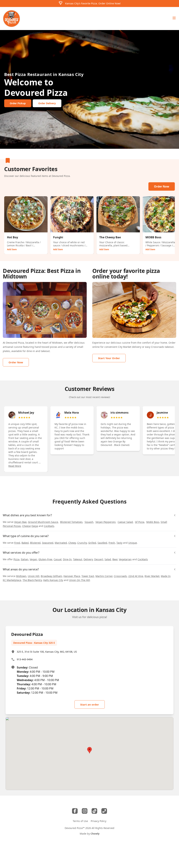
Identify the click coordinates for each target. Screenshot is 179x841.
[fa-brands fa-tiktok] (94, 811)
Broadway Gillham (51, 576)
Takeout (77, 559)
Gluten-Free (45, 559)
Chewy (72, 542)
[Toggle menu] (174, 18)
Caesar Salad (125, 522)
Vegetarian (125, 559)
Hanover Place (71, 576)
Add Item (12, 249)
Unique (132, 542)
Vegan (33, 559)
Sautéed (102, 542)
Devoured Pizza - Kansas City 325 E (34, 642)
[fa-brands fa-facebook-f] (75, 811)
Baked (25, 542)
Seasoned (47, 542)
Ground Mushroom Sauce (43, 522)
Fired (17, 542)
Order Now (161, 186)
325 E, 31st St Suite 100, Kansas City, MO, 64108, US (47, 651)
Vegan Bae (20, 522)
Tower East (87, 576)
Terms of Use (80, 821)
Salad (108, 559)
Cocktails (49, 526)
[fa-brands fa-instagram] (84, 811)
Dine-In (67, 559)
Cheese (26, 526)
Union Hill (33, 576)
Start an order (89, 704)
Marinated (61, 542)
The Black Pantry (32, 580)
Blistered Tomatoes (71, 522)
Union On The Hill (79, 580)
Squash (89, 522)
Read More (14, 466)
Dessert (98, 559)
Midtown (21, 576)
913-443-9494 (25, 659)
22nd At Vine (135, 576)
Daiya (34, 526)
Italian (24, 559)
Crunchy (82, 542)
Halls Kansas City (53, 580)
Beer (114, 559)
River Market (152, 576)
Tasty (119, 542)
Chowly (95, 833)
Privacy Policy (98, 821)
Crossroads (157, 346)
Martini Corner (103, 576)
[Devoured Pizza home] (11, 18)
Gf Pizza (139, 522)
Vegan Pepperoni (105, 522)
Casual (58, 559)
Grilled (92, 542)
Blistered (35, 542)
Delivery (88, 559)
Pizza (16, 559)
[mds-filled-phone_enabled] (104, 811)
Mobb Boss (152, 522)
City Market (124, 346)
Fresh (112, 542)
